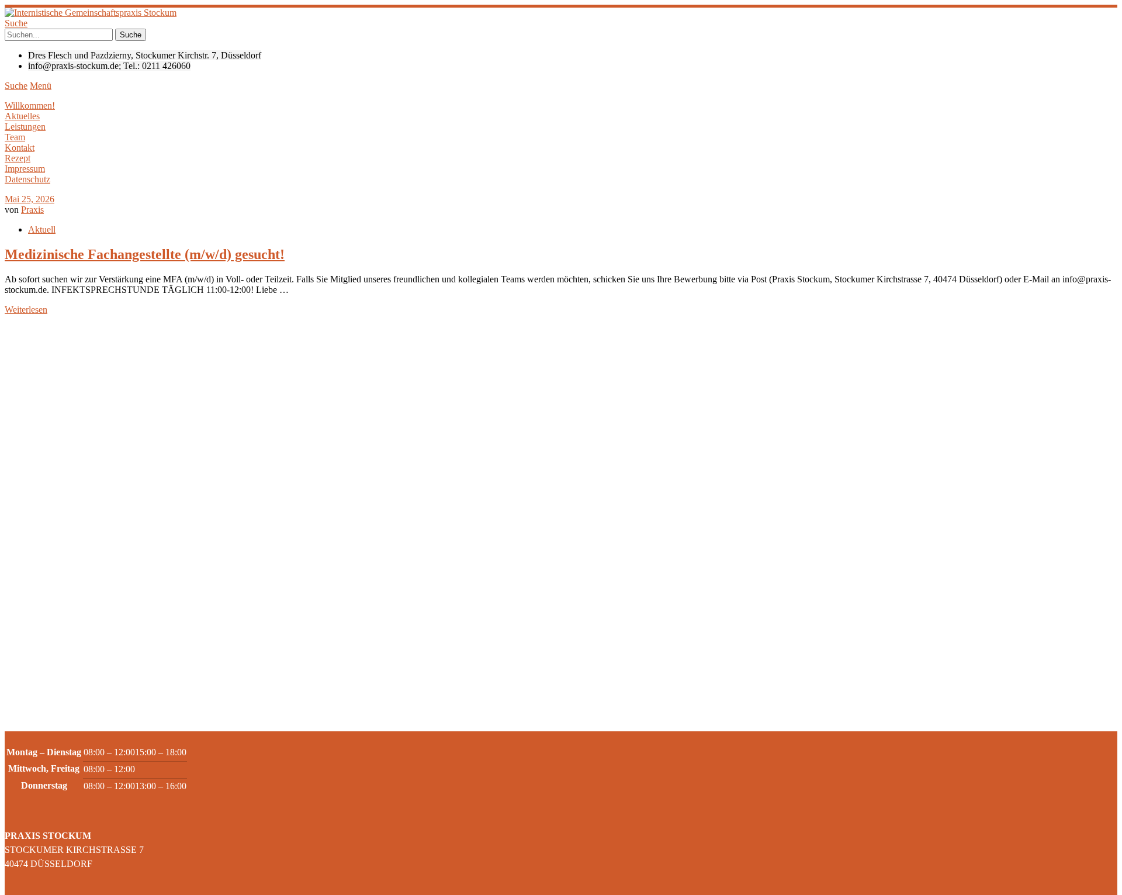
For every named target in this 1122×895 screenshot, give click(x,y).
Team (15, 137)
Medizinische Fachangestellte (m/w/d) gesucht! (145, 254)
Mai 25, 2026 (29, 199)
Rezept (17, 158)
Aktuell (42, 229)
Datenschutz (27, 179)
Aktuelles (22, 116)
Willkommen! (30, 105)
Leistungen (25, 127)
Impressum (25, 169)
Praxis (32, 210)
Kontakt (19, 148)
